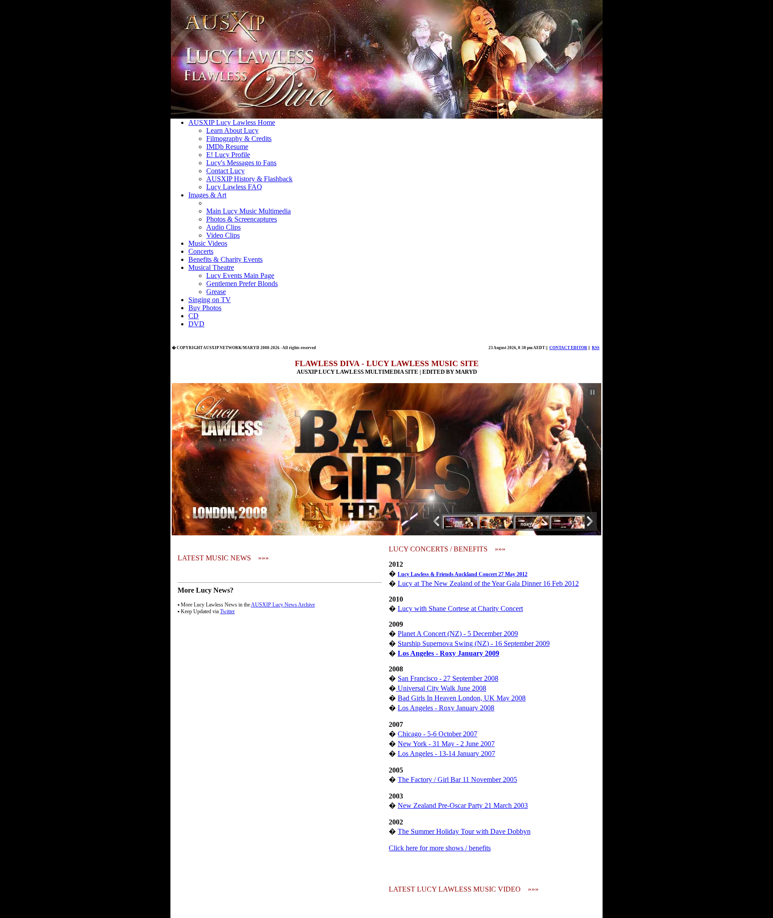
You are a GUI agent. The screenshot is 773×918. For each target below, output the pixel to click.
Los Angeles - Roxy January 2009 (448, 653)
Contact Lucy (225, 171)
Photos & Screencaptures (241, 219)
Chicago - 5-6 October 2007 (437, 734)
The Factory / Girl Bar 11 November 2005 (457, 779)
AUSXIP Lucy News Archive (283, 605)
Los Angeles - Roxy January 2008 (446, 708)
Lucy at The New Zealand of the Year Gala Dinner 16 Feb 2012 (488, 583)
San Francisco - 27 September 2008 (448, 678)
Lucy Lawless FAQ (234, 187)
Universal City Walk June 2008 (441, 688)
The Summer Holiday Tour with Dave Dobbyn (464, 831)
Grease (216, 291)
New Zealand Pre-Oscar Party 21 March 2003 (463, 805)
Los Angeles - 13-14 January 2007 (446, 753)
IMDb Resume (227, 146)
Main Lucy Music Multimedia (248, 211)
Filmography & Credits (239, 138)
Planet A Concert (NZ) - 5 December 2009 (458, 633)
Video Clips (223, 235)
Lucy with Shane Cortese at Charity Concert (460, 608)
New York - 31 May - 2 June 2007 (446, 743)
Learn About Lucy (232, 130)
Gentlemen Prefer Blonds (242, 283)
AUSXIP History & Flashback (249, 179)
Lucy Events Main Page (240, 275)
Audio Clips (223, 227)
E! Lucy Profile (228, 154)
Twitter (227, 611)
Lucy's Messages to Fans (241, 163)
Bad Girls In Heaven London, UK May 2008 (462, 698)
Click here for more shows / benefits (440, 848)
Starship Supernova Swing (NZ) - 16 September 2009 (474, 643)
